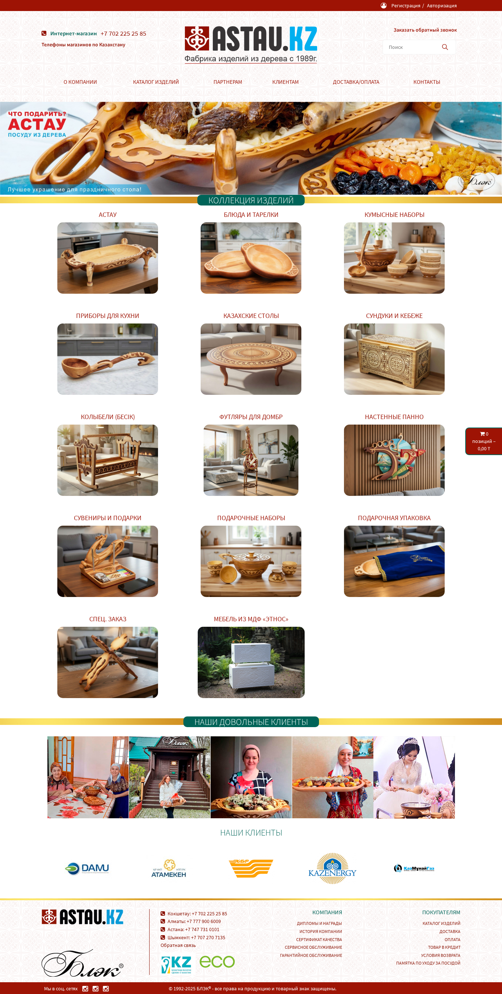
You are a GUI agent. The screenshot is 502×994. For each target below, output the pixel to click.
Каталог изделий (441, 923)
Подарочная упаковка (394, 518)
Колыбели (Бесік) (108, 416)
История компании (321, 931)
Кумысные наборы (394, 214)
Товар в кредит (444, 947)
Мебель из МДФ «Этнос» (251, 619)
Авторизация (442, 5)
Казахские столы (251, 315)
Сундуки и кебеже (394, 315)
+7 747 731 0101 (202, 929)
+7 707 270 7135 (208, 937)
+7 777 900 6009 (204, 921)
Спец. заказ (107, 619)
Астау (107, 214)
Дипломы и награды (319, 923)
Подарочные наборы (251, 518)
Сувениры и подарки (107, 518)
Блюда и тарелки (251, 214)
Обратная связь (178, 945)
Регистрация (405, 5)
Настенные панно (394, 416)
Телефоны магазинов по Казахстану (83, 44)
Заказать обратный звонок (425, 29)
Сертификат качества (319, 939)
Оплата (452, 939)
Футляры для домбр (251, 416)
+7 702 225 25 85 (123, 33)
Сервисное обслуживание (313, 947)
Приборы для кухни (107, 315)
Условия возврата (440, 955)
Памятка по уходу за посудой (428, 963)
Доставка (450, 931)
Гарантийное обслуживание (311, 955)
